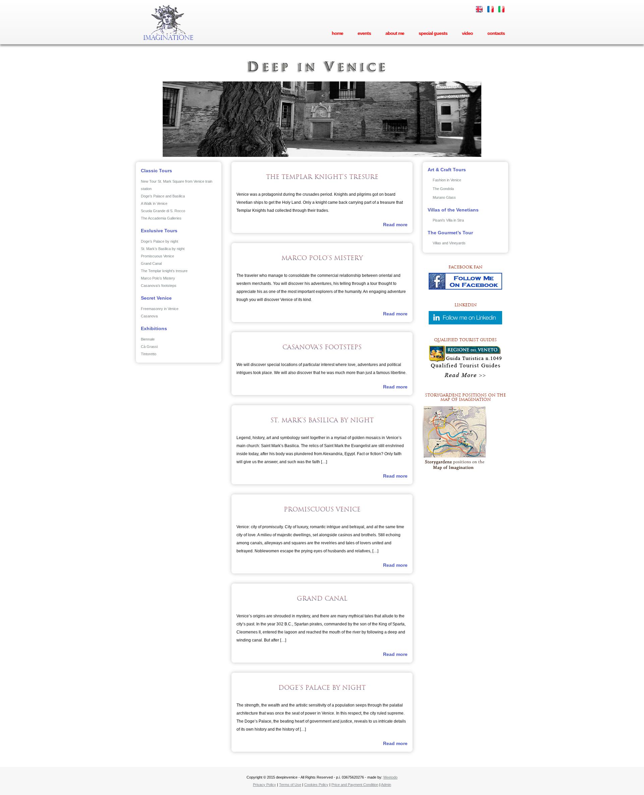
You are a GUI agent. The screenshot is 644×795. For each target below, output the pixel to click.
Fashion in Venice (447, 180)
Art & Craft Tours (447, 169)
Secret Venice (156, 298)
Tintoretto (148, 354)
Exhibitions (154, 328)
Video (467, 33)
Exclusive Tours (159, 230)
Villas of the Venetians (453, 209)
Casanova (149, 316)
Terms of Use (290, 785)
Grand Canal (151, 263)
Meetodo (390, 777)
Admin (386, 785)
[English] (479, 8)
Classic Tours (156, 170)
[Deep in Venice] (169, 22)
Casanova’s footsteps (158, 286)
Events (364, 33)
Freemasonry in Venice (159, 309)
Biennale (148, 339)
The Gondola (443, 189)
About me (394, 33)
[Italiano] (501, 8)
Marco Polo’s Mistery (158, 278)
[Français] (490, 8)
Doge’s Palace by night (159, 241)
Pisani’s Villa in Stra (448, 220)
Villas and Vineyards (449, 243)
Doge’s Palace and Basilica (163, 196)
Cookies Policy (316, 785)
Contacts (496, 33)
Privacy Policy (264, 785)
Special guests (433, 33)
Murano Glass (444, 197)
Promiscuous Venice (157, 256)
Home (337, 33)
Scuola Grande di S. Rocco (163, 211)
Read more (395, 224)
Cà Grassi (149, 347)
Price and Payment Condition (354, 785)
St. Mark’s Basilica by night (162, 249)
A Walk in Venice (154, 203)
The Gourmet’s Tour (450, 232)
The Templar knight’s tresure (164, 271)
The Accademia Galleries (161, 218)
